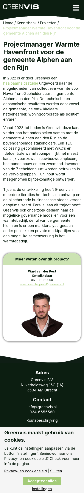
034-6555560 (42, 412)
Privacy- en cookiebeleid (25, 471)
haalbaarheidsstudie (20, 83)
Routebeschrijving (42, 420)
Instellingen (42, 489)
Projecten (48, 23)
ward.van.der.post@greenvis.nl (42, 284)
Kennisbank (27, 23)
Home (8, 23)
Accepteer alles (42, 481)
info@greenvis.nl (42, 407)
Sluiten (56, 471)
